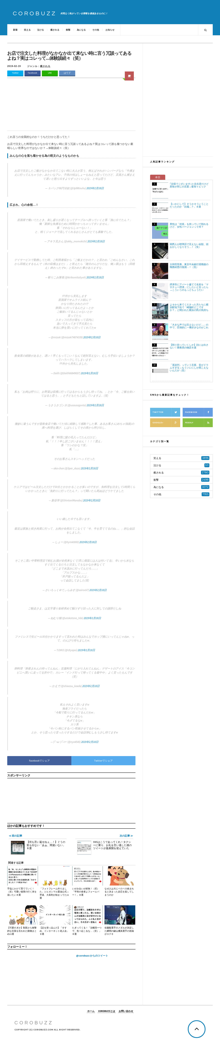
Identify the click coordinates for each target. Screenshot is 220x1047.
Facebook (32, 72)
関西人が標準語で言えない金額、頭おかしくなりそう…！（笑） (189, 245)
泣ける (40, 29)
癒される (54, 29)
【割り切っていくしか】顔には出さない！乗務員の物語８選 (189, 346)
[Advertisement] (71, 106)
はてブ (67, 72)
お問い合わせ (126, 1011)
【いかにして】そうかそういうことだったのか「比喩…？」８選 (189, 205)
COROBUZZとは (107, 1011)
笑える (27, 29)
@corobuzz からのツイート (92, 955)
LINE (50, 72)
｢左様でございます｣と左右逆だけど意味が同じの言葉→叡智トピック (189, 185)
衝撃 (68, 29)
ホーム (91, 1011)
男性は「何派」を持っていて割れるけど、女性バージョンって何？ (189, 225)
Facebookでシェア (39, 760)
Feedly (189, 423)
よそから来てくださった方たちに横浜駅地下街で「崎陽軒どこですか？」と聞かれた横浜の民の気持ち (189, 307)
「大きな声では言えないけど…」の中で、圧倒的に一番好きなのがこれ (189, 326)
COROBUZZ (35, 13)
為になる (81, 29)
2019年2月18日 (95, 188)
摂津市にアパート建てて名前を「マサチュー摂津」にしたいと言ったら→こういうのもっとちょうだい (189, 287)
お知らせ (110, 29)
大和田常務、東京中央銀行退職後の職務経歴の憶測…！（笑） (189, 266)
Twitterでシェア (103, 760)
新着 (15, 29)
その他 (95, 29)
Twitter (15, 72)
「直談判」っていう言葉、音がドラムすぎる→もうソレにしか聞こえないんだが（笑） (189, 367)
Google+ (158, 423)
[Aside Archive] (129, 76)
